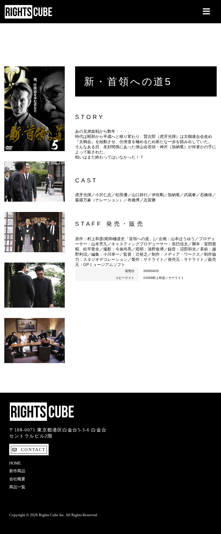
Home (15, 463)
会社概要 (17, 479)
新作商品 (17, 471)
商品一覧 (17, 487)
